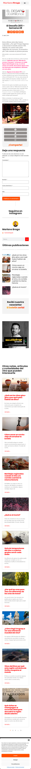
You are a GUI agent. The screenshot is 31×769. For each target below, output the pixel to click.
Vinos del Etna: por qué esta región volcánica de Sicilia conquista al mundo (15, 669)
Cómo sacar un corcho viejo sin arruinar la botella (19, 267)
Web (3, 191)
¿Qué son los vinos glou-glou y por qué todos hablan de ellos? (19, 258)
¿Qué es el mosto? (19, 287)
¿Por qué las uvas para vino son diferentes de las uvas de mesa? (14, 591)
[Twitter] (14, 32)
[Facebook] (11, 32)
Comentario (5, 160)
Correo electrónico (7, 185)
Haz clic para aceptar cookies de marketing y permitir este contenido (15, 113)
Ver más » (7, 412)
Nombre (4, 179)
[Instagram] (8, 32)
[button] (28, 740)
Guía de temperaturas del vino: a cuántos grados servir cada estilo (14, 551)
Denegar (15, 760)
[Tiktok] (22, 32)
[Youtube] (20, 32)
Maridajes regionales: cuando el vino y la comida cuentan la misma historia (19, 279)
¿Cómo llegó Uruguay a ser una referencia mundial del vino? (15, 631)
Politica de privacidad (19, 767)
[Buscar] (27, 239)
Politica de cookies (11, 767)
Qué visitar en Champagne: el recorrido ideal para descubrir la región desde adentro (13, 709)
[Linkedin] (17, 32)
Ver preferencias (15, 764)
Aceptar (15, 755)
